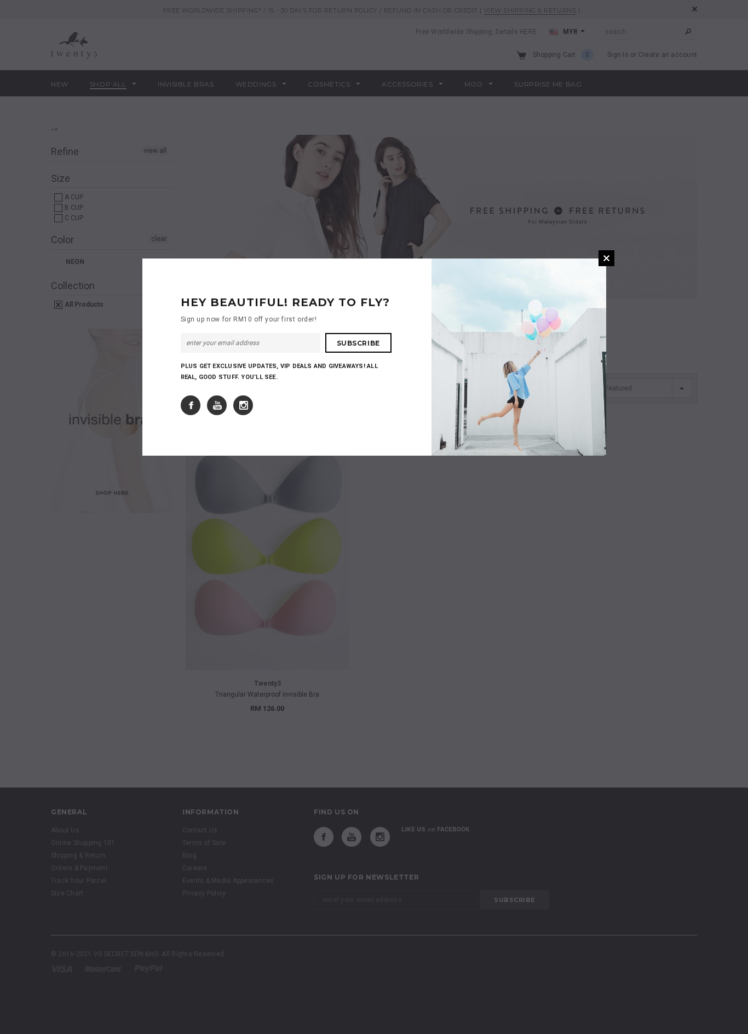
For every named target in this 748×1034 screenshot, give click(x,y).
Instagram (243, 405)
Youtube (217, 405)
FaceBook (190, 405)
